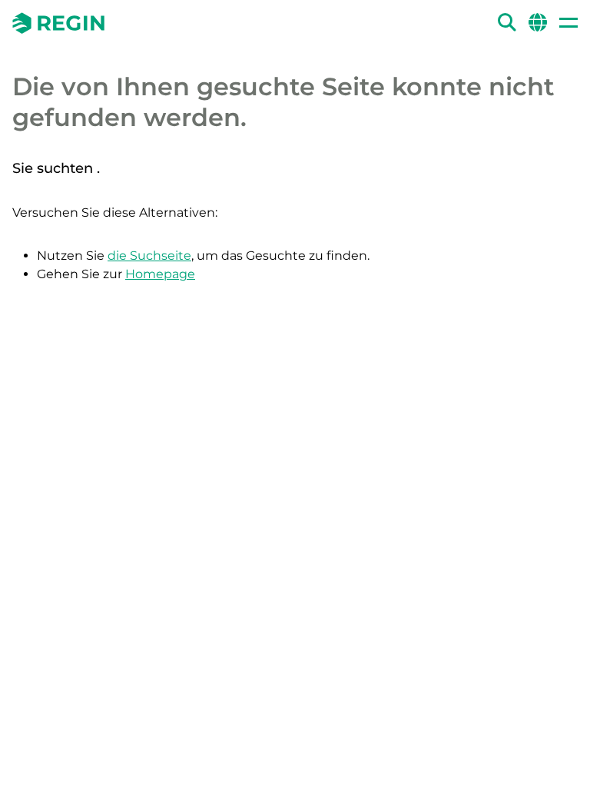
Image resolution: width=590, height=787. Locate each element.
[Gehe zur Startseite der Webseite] (58, 23)
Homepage (160, 274)
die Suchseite (149, 255)
